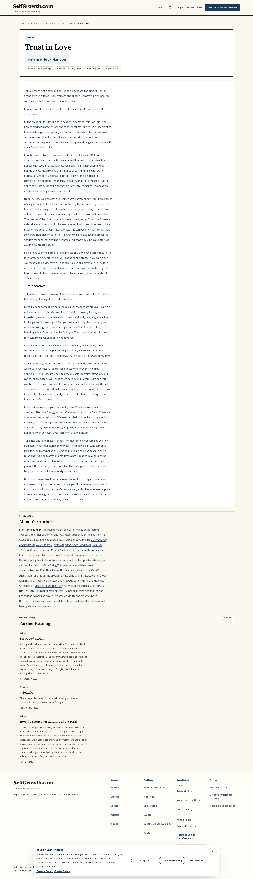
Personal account (219, 787)
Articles (36, 23)
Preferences (196, 860)
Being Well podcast (61, 565)
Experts (114, 797)
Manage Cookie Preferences (187, 836)
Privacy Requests (186, 826)
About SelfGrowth (154, 787)
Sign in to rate (112, 68)
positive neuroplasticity (48, 586)
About (160, 7)
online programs (52, 576)
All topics (115, 787)
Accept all (144, 860)
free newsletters (74, 570)
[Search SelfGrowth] (170, 7)
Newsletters (150, 806)
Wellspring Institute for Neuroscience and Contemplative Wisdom (62, 560)
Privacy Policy (184, 791)
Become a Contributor (222, 806)
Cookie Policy (184, 810)
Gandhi (47, 137)
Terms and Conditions (189, 800)
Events (147, 815)
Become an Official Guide (158, 824)
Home (23, 23)
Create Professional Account (221, 796)
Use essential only (172, 860)
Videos (114, 824)
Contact (148, 833)
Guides (114, 806)
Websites (149, 797)
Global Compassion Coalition (81, 555)
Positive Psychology (59, 23)
